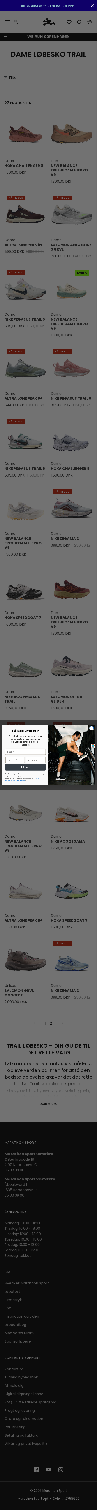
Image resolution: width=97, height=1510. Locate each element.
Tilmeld (25, 767)
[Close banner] (92, 5)
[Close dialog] (92, 728)
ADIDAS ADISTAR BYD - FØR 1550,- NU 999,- (48, 5)
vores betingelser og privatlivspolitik (22, 779)
